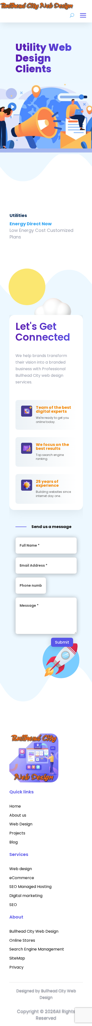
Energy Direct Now (31, 224)
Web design (20, 869)
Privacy (16, 967)
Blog (13, 842)
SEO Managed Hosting (30, 886)
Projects (17, 833)
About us (17, 815)
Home (15, 806)
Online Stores (22, 940)
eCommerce (21, 878)
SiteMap (17, 958)
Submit (62, 642)
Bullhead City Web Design (33, 931)
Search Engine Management (36, 949)
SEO (13, 904)
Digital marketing (25, 895)
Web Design (20, 824)
